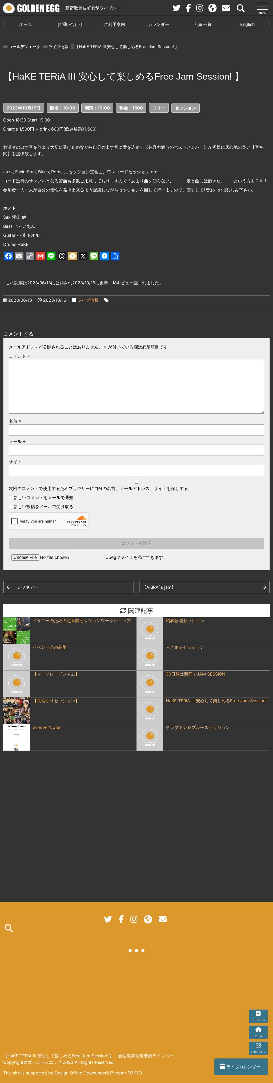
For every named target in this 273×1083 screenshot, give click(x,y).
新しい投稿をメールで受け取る (43, 506)
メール (17, 441)
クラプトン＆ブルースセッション (198, 727)
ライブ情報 (88, 300)
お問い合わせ (70, 24)
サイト (15, 461)
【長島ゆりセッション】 (56, 700)
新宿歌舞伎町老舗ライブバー (93, 8)
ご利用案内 (114, 24)
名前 (15, 421)
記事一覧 (203, 24)
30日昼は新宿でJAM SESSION (195, 674)
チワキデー (27, 587)
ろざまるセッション (185, 647)
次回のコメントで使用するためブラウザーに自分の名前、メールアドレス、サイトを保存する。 (100, 488)
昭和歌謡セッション (185, 620)
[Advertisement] (136, 1003)
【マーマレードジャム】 (56, 674)
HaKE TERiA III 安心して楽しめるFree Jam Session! (216, 700)
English (247, 24)
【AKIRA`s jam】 (159, 587)
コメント (19, 356)
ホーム (25, 24)
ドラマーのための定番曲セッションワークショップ (82, 620)
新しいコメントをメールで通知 (43, 497)
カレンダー (158, 24)
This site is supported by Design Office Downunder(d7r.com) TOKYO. (73, 1073)
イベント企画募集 (50, 647)
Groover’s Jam (47, 727)
